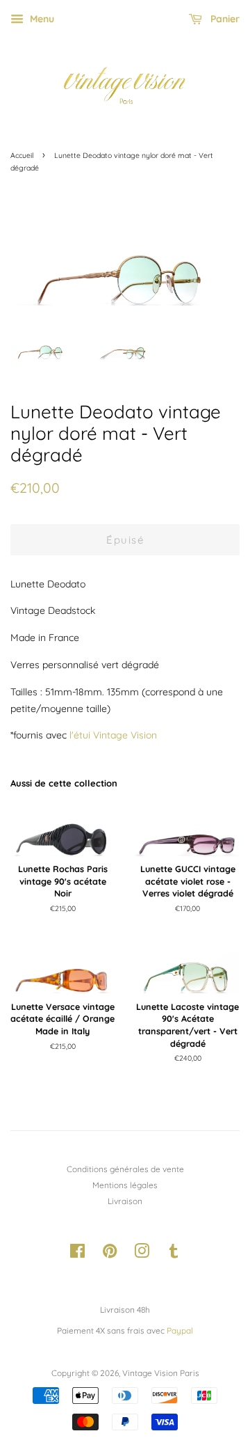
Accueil (21, 155)
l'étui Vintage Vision (113, 735)
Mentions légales (125, 1185)
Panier (224, 19)
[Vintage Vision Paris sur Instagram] (141, 1254)
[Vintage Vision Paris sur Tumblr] (173, 1254)
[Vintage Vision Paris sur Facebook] (77, 1254)
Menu (40, 19)
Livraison (125, 1201)
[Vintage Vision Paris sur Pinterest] (109, 1254)
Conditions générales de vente (125, 1169)
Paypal (180, 1330)
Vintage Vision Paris (160, 1373)
